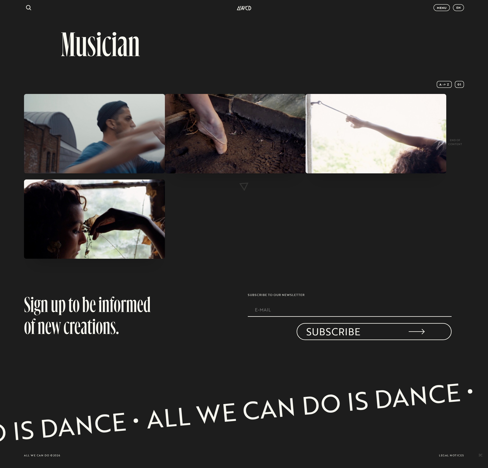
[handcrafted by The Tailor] (480, 455)
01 (459, 84)
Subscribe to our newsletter (276, 295)
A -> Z (444, 84)
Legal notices (451, 455)
